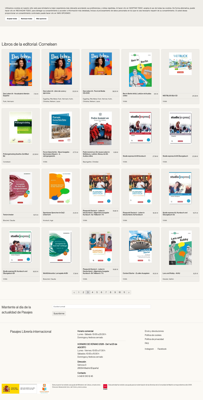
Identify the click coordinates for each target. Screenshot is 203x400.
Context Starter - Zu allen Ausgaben (136, 273)
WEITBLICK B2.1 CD (170, 96)
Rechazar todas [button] (26, 19)
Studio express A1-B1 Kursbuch (134, 156)
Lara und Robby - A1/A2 (171, 273)
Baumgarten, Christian (90, 162)
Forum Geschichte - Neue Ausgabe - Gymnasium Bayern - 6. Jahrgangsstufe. (56, 154)
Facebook (162, 349)
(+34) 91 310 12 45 (85, 376)
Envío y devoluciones (154, 331)
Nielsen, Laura (55, 101)
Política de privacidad (154, 339)
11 (124, 292)
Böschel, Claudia (9, 220)
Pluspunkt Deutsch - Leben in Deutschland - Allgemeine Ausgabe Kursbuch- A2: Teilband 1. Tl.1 (96, 213)
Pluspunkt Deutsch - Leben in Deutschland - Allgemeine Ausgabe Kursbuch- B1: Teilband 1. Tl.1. (96, 271)
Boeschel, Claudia (49, 279)
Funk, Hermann (8, 101)
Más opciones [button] (41, 19)
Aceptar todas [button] (12, 19)
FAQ (147, 343)
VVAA (125, 101)
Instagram (149, 349)
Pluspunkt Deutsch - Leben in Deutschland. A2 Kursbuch (134, 214)
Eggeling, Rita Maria (50, 99)
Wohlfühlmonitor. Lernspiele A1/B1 (55, 273)
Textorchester (8, 215)
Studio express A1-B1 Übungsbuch (175, 156)
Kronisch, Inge (48, 220)
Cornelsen (6, 162)
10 (120, 292)
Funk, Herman (103, 99)
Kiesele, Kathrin (168, 279)
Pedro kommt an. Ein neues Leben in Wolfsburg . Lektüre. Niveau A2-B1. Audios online (96, 154)
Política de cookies (153, 335)
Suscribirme (59, 313)
